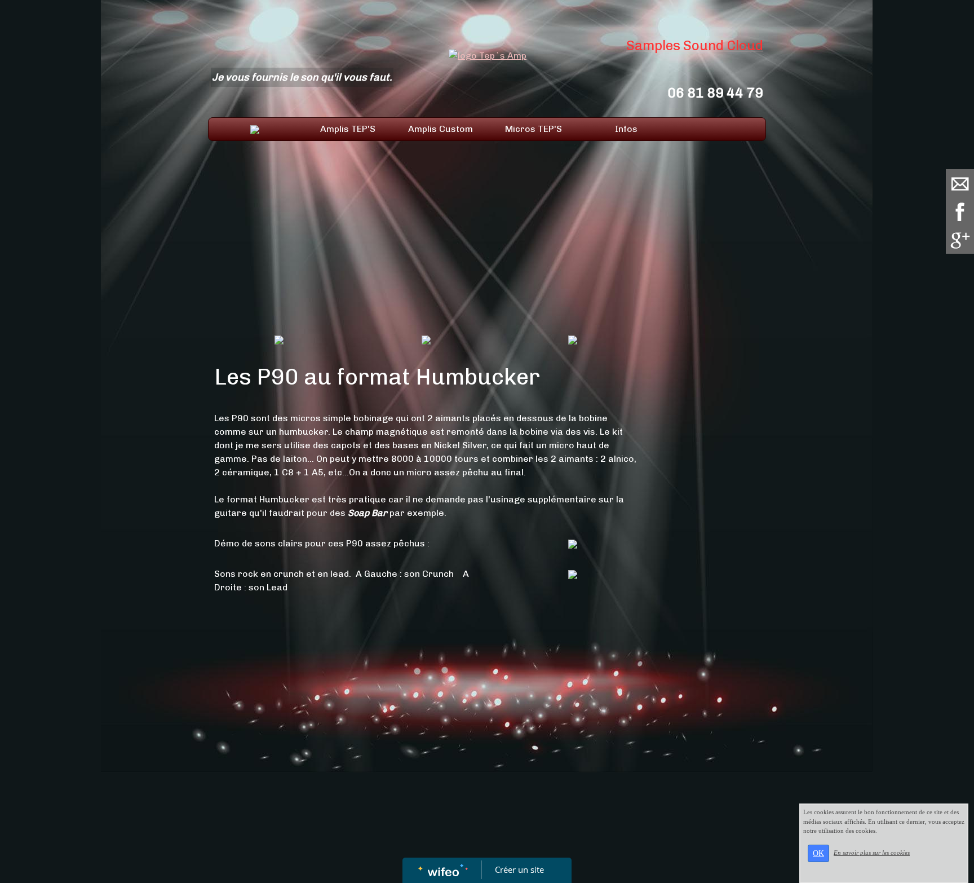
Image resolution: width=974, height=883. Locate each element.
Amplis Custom (440, 128)
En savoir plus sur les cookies (872, 852)
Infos (626, 128)
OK (818, 853)
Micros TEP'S (533, 128)
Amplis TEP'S (347, 128)
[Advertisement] (426, 242)
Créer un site (519, 869)
